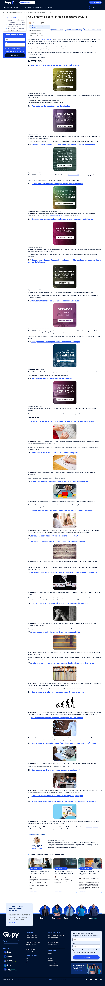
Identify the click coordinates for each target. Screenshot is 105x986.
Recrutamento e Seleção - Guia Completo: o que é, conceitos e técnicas (63, 743)
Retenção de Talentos (31, 947)
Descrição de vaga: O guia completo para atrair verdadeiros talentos (62, 219)
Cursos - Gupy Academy (53, 962)
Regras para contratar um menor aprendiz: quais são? (55, 770)
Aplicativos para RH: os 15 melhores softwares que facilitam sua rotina (62, 421)
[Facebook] (86, 979)
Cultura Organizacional (31, 944)
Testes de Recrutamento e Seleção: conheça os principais (57, 795)
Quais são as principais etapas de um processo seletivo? (56, 632)
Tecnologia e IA (29, 951)
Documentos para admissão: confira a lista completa (54, 452)
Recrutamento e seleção (13, 12)
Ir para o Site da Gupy (26, 2)
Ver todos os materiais (53, 965)
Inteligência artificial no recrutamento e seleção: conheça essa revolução (64, 572)
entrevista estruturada (56, 216)
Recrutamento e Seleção (31, 935)
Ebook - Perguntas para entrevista (56, 935)
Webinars (50, 955)
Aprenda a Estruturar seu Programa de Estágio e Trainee (56, 65)
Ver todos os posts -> (37, 849)
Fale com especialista (77, 970)
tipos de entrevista (73, 175)
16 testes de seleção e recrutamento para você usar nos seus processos (63, 801)
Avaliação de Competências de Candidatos (50, 106)
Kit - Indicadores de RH (53, 937)
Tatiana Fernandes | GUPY (38, 23)
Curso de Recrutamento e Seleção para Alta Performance (57, 184)
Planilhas (50, 958)
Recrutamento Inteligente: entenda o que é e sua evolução (58, 692)
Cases (51, 7)
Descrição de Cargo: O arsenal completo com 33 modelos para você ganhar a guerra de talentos (64, 261)
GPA (27, 960)
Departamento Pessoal (31, 940)
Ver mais (11, 922)
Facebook (89, 827)
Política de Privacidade (51, 979)
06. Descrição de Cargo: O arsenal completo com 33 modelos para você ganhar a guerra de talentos (16, 20)
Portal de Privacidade (61, 979)
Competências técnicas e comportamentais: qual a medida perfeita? (61, 510)
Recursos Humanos (45, 39)
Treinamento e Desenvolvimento (33, 942)
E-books (50, 953)
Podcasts (50, 960)
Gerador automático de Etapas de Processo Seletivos (55, 301)
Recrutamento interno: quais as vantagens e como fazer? (57, 718)
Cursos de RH (51, 940)
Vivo (27, 962)
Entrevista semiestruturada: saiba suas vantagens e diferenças (59, 541)
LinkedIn (95, 827)
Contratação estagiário (53, 944)
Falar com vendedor (95, 2)
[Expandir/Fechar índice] (5, 17)
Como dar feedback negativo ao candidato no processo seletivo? (60, 481)
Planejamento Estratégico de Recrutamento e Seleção (55, 342)
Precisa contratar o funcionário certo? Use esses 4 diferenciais (58, 603)
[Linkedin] (96, 979)
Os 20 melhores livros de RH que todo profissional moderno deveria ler (62, 663)
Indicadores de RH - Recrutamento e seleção (51, 378)
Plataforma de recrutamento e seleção (56, 947)
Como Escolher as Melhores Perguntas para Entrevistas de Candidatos (63, 145)
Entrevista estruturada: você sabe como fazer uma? (54, 536)
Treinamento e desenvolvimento (73, 29)
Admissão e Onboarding (31, 937)
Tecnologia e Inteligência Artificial (92, 29)
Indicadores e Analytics (31, 949)
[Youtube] (91, 979)
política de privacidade (16, 51)
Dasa (27, 958)
